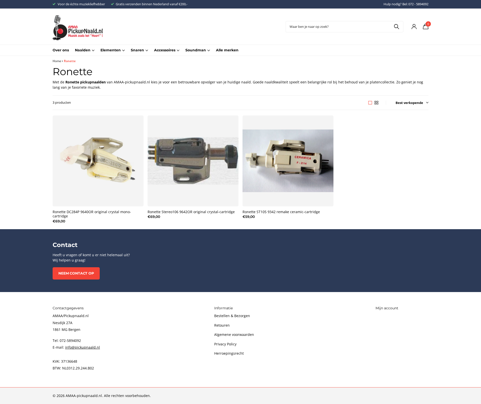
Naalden (82, 50)
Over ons (61, 50)
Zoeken (396, 26)
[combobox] (344, 26)
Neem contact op (76, 273)
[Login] (414, 26)
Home (57, 61)
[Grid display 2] (376, 102)
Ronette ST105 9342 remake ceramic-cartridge (281, 212)
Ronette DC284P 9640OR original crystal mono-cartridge (92, 214)
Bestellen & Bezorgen (232, 315)
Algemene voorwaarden (234, 334)
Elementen (110, 50)
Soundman (195, 50)
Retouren (222, 325)
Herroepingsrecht (229, 353)
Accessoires (164, 50)
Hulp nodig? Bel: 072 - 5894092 (406, 4)
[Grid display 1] (370, 102)
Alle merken (227, 50)
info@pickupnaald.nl (82, 347)
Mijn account (387, 308)
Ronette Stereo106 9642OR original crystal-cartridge (191, 212)
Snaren (137, 50)
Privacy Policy (225, 344)
